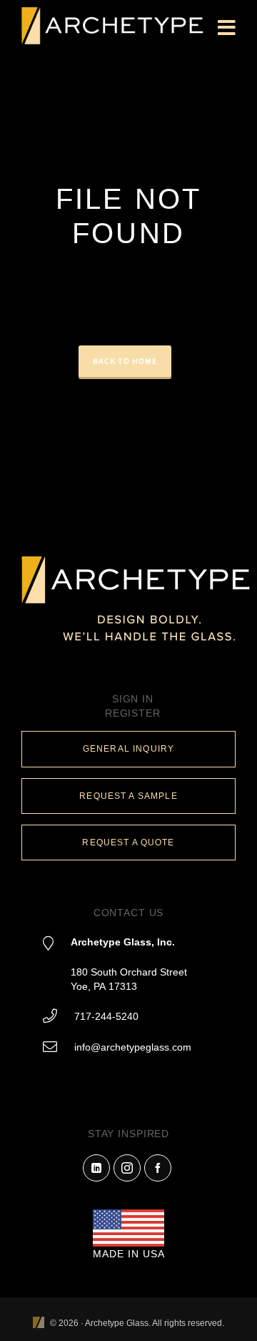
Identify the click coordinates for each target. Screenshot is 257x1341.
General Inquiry (128, 749)
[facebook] (157, 1168)
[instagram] (127, 1168)
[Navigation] (227, 28)
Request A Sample (128, 796)
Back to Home (125, 361)
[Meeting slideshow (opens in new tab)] (38, 1323)
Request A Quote (128, 842)
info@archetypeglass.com (132, 1047)
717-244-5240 (106, 1016)
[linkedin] (96, 1168)
